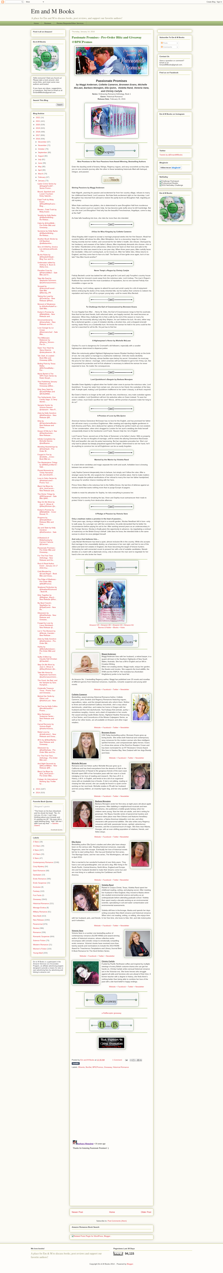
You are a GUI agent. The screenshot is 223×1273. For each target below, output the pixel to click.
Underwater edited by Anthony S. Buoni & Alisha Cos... (46, 265)
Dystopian (37, 875)
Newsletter (124, 689)
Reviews (47, 23)
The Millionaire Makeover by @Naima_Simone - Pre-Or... (46, 341)
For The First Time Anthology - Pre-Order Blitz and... (48, 758)
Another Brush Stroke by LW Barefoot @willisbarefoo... (48, 241)
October (41, 149)
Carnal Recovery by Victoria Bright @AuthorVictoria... (46, 726)
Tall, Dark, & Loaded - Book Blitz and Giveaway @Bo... (46, 358)
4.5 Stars (36, 854)
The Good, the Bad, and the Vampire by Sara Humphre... (47, 682)
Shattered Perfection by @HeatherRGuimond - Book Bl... (47, 589)
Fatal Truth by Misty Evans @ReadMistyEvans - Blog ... (47, 202)
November (42, 145)
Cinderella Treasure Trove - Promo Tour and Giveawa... (46, 690)
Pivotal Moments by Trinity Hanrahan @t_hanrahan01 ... (46, 472)
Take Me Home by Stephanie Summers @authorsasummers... (48, 674)
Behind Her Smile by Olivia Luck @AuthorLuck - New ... (47, 699)
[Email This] (131, 1060)
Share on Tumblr (76, 1063)
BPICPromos (98, 1067)
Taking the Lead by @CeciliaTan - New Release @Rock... (46, 298)
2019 (38, 128)
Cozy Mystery (38, 866)
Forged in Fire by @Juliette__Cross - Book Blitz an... (46, 457)
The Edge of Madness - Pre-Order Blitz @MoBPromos (47, 581)
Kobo (123, 627)
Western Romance (40, 945)
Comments (167, 47)
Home (36, 23)
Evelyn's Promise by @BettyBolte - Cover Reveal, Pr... (47, 512)
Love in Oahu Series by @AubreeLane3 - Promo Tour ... (47, 480)
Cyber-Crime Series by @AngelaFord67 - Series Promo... (47, 186)
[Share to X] (136, 1060)
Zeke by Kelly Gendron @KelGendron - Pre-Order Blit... (47, 641)
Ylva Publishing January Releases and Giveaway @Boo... (47, 384)
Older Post (146, 1212)
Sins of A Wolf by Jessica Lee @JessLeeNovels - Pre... (48, 249)
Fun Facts (37, 895)
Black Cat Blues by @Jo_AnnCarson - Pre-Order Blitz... (46, 773)
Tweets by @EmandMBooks (171, 155)
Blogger (130, 1264)
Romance (37, 932)
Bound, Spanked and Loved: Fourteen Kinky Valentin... (46, 194)
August (41, 156)
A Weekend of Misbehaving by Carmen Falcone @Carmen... (45, 541)
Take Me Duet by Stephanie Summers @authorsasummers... (48, 280)
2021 (38, 121)
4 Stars (36, 850)
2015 (38, 789)
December (42, 142)
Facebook (107, 689)
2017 (38, 135)
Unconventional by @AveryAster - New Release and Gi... (46, 322)
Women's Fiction (40, 949)
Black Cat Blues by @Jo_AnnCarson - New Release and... (46, 488)
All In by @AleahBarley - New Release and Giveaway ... (47, 742)
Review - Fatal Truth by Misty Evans (47, 210)
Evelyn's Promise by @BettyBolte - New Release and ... (46, 314)
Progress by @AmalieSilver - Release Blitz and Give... (46, 521)
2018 (38, 132)
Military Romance (40, 912)
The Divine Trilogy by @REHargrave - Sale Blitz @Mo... (47, 496)
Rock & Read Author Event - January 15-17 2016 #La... (48, 565)
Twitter (115, 689)
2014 (38, 793)
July (40, 159)
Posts (165, 43)
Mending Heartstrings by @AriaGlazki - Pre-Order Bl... (48, 449)
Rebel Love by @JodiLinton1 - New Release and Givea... (47, 734)
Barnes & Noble (104, 627)
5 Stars (36, 858)
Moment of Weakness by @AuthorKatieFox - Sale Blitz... (48, 306)
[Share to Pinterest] (141, 1060)
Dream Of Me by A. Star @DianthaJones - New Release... (47, 433)
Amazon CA (117, 625)
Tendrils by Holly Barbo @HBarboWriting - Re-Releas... (47, 217)
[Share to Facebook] (138, 1060)
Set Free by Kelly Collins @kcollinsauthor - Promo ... (47, 708)
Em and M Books (52, 11)
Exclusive (37, 887)
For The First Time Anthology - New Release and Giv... (46, 558)
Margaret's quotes (42, 806)
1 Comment (117, 1060)
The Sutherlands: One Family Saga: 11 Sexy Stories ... (47, 399)
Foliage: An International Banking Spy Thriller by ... (47, 781)
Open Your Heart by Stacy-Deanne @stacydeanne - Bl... (47, 350)
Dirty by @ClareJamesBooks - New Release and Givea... (47, 424)
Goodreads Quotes (56, 829)
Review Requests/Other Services (70, 23)
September (43, 152)
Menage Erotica (39, 908)
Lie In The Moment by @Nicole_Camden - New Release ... (46, 633)
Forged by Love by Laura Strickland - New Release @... (46, 625)
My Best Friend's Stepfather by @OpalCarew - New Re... (47, 606)
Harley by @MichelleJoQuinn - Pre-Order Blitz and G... (47, 650)
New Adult (37, 916)
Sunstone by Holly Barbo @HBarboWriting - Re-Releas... (48, 233)
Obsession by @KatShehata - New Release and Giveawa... (47, 616)
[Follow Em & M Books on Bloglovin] (171, 169)
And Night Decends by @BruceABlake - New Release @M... (47, 766)
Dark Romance (39, 871)
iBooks (115, 627)
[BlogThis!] (133, 1060)
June (40, 163)
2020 (38, 125)
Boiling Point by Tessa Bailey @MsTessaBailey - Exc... (46, 367)
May (40, 166)
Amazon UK (106, 625)
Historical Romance (121, 1067)
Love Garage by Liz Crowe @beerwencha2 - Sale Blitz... (48, 331)
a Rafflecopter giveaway (111, 1013)
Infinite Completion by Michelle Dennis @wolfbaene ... (46, 441)
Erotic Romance (39, 879)
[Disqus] (111, 1104)
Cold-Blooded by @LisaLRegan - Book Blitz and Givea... (47, 573)
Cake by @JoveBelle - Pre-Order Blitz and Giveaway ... (47, 225)
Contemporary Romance (43, 862)
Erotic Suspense (39, 883)
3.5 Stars (36, 846)
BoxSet (88, 1067)
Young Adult (38, 953)
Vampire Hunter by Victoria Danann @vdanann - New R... (47, 407)
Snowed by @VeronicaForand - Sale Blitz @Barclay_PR (46, 289)
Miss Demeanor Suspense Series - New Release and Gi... (46, 717)
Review (36, 928)
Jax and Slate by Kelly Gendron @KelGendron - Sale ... (47, 531)
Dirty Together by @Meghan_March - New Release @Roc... (47, 597)
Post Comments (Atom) (117, 1221)
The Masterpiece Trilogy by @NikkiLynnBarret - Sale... (48, 464)
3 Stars (36, 842)
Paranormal (38, 924)
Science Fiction (39, 940)
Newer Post (77, 1212)
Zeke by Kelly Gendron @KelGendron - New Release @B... (47, 415)
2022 (38, 117)
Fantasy (36, 891)
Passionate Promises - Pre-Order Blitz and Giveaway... (47, 550)
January (41, 181)
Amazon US (94, 625)
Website (97, 689)
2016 (38, 139)
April (40, 170)
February (42, 177)
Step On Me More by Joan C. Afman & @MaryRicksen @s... (47, 504)
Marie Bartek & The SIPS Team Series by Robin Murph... (47, 376)
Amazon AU (129, 625)
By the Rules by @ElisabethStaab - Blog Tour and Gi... (46, 257)
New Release (38, 920)
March (41, 174)
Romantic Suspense (41, 936)
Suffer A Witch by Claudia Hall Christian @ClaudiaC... (47, 659)
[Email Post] (126, 1060)
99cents (81, 1067)
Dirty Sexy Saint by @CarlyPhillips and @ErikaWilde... (46, 391)
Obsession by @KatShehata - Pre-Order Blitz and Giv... (47, 750)
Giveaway (108, 1067)
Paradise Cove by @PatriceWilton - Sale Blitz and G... (47, 272)
